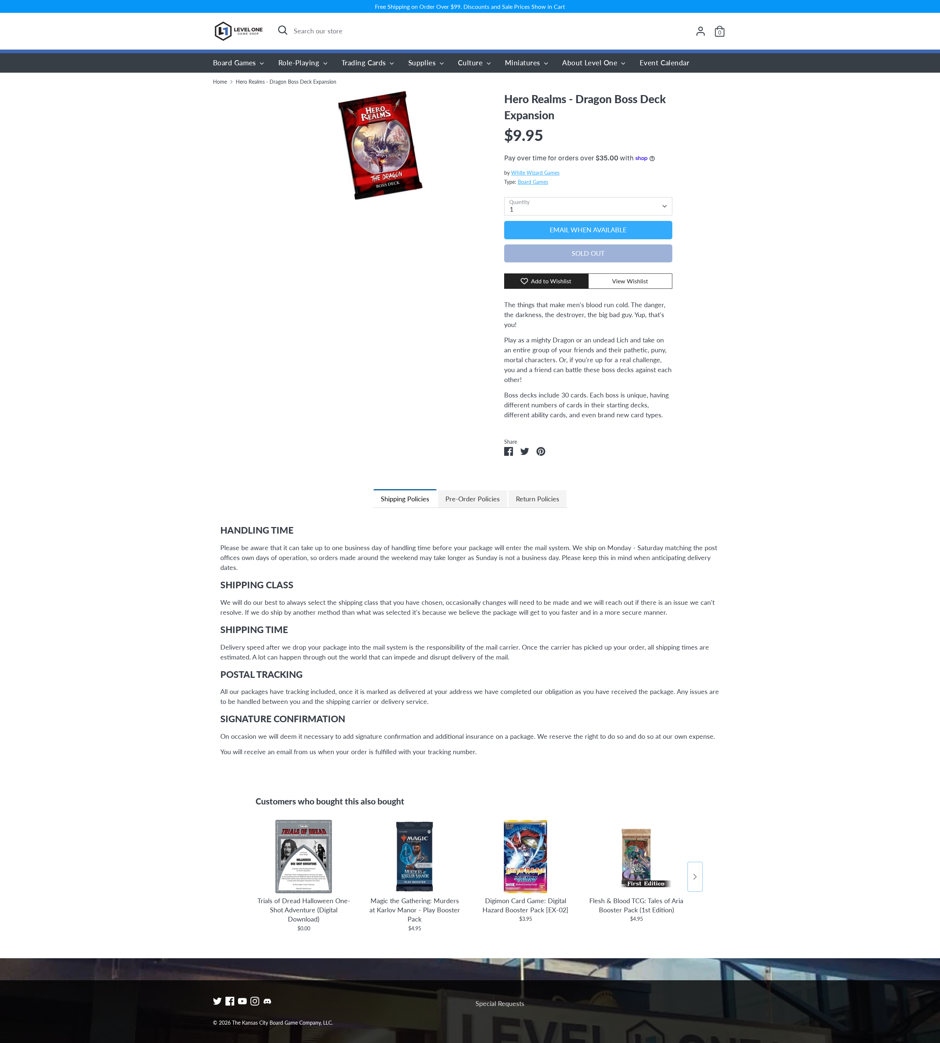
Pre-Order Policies (472, 499)
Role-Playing (299, 62)
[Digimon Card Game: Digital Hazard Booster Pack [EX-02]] (525, 856)
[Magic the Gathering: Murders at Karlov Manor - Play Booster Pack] (414, 856)
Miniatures (523, 62)
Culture (471, 62)
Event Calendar (664, 62)
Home (220, 82)
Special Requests (500, 1003)
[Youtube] (242, 1001)
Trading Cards (364, 62)
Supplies (423, 62)
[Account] (700, 31)
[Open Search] (282, 30)
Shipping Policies (405, 499)
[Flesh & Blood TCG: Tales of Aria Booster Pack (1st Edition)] (636, 856)
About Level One (590, 62)
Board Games (235, 62)
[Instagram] (254, 1001)
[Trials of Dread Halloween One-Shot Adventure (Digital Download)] (303, 856)
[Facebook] (229, 1001)
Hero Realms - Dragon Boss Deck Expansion (286, 82)
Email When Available (588, 230)
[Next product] (695, 876)
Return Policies (537, 499)
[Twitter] (217, 1001)
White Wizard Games (535, 173)
